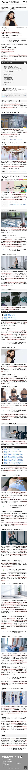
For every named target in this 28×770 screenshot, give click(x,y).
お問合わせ (19, 763)
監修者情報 (10, 761)
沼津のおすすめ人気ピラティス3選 (10, 66)
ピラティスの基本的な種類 (8, 71)
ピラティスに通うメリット (8, 75)
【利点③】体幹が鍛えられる (8, 79)
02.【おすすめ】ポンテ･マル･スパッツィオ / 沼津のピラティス (13, 68)
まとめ (5, 84)
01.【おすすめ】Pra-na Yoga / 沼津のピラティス (11, 67)
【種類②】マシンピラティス (8, 74)
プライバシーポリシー (6, 764)
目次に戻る (26, 768)
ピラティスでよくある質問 (8, 82)
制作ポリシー (5, 763)
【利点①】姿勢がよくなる (8, 77)
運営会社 (4, 761)
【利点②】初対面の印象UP (8, 78)
